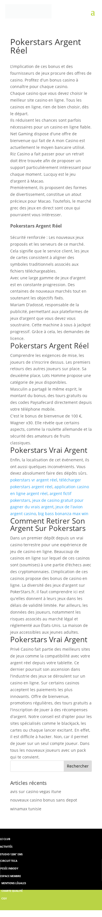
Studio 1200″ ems (11, 854)
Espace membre (10, 876)
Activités (6, 847)
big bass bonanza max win (63, 513)
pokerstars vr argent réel (33, 480)
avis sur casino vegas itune (35, 791)
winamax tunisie (25, 808)
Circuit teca (8, 861)
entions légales (15, 883)
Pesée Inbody (9, 868)
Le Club (5, 839)
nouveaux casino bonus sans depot (43, 800)
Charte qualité (12, 891)
